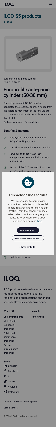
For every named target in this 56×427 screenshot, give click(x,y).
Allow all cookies (26, 230)
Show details (27, 247)
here (39, 221)
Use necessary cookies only (26, 238)
